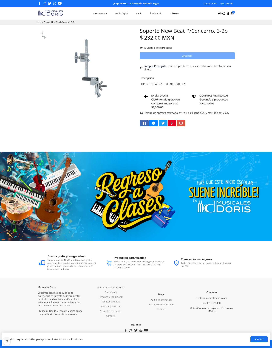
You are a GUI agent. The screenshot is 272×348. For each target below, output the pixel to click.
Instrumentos (100, 13)
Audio (139, 13)
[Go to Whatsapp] (55, 3)
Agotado (187, 56)
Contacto (111, 315)
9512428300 (226, 3)
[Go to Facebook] (39, 3)
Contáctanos (210, 3)
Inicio (39, 22)
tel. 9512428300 (212, 302)
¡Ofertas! (174, 13)
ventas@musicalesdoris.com (211, 297)
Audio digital (121, 13)
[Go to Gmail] (181, 123)
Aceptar (259, 339)
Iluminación (156, 13)
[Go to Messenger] (153, 123)
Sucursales (111, 292)
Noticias (161, 309)
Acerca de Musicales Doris (111, 287)
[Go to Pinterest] (172, 123)
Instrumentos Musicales (161, 304)
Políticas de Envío (111, 301)
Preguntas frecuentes (110, 311)
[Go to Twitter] (50, 3)
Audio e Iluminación (161, 299)
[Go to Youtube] (60, 3)
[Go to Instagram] (44, 3)
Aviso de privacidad (111, 306)
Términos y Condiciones (110, 297)
